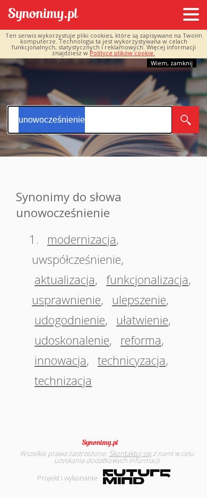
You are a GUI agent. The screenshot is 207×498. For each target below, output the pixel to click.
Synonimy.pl (43, 15)
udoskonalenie (71, 340)
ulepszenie (139, 299)
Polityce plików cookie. (122, 53)
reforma (140, 340)
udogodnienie (69, 320)
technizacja (63, 380)
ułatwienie (142, 320)
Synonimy (103, 443)
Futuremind (136, 476)
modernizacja (81, 239)
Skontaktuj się (130, 453)
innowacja (60, 360)
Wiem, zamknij (172, 63)
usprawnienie (66, 299)
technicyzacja (132, 360)
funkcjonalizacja (147, 279)
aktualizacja (64, 279)
